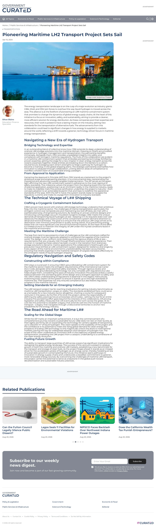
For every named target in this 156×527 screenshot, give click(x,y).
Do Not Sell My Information (81, 516)
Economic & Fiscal (26, 19)
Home (5, 25)
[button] (73, 442)
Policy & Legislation (77, 19)
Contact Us (17, 516)
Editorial (117, 19)
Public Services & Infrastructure (51, 19)
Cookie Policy (29, 516)
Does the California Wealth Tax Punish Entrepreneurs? (136, 429)
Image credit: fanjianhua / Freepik (99, 97)
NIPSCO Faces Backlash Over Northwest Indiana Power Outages (95, 430)
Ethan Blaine (8, 119)
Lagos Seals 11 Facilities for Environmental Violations (57, 429)
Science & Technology (99, 19)
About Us (5, 516)
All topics (10, 19)
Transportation (12, 29)
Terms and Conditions (59, 516)
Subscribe (137, 461)
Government (57, 502)
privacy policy (122, 471)
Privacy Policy (43, 516)
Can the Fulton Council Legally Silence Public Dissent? (17, 430)
